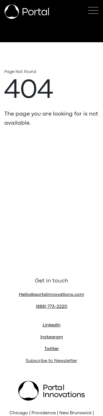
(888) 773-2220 (51, 307)
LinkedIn (52, 325)
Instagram (51, 337)
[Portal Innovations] (27, 12)
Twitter (51, 349)
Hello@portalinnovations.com (51, 295)
